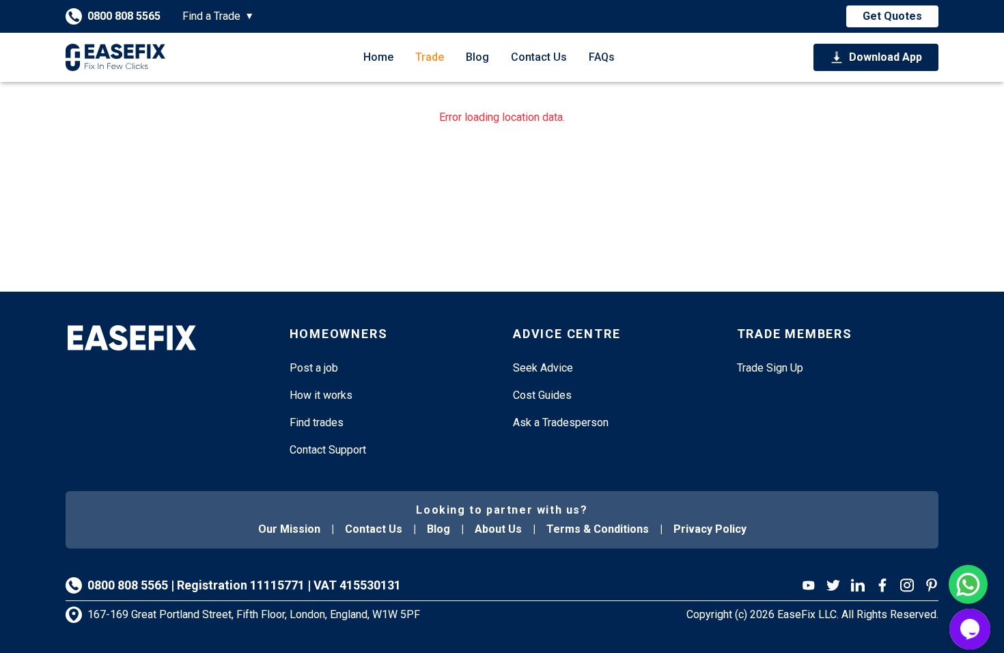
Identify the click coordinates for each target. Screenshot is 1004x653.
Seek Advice (543, 367)
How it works (321, 395)
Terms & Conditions (597, 529)
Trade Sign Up (770, 367)
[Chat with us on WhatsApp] (968, 584)
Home (378, 57)
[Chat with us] (969, 629)
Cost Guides (542, 395)
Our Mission (289, 529)
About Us (498, 529)
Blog (477, 57)
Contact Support (328, 449)
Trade (429, 57)
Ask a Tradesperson (561, 422)
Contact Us (539, 57)
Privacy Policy (710, 529)
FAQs (602, 57)
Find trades (317, 422)
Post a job (314, 367)
